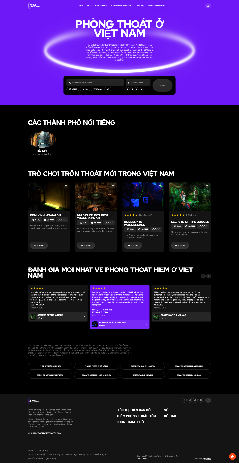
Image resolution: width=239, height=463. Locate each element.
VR (108, 89)
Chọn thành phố (156, 6)
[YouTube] (200, 400)
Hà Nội (85, 89)
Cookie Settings (69, 454)
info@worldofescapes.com (46, 433)
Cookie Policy (54, 454)
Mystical (97, 89)
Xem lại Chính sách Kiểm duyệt (92, 454)
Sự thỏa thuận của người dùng (42, 458)
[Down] (147, 83)
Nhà (81, 6)
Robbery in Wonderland (134, 223)
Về (166, 410)
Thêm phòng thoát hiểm (122, 6)
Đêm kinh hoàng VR (45, 215)
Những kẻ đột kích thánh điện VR (92, 216)
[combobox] (95, 82)
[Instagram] (189, 400)
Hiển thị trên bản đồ (97, 6)
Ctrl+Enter (141, 458)
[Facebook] (184, 400)
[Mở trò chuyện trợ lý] (232, 456)
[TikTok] (195, 400)
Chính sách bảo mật (37, 454)
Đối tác (140, 6)
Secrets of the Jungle (190, 222)
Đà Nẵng (73, 89)
